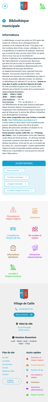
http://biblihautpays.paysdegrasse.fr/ (23, 120)
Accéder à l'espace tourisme (13, 274)
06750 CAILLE (24, 330)
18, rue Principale (24, 327)
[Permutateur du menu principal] (5, 6)
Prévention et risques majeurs (13, 217)
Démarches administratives (35, 255)
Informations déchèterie (13, 255)
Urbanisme (35, 217)
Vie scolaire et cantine (34, 236)
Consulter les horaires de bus (13, 236)
